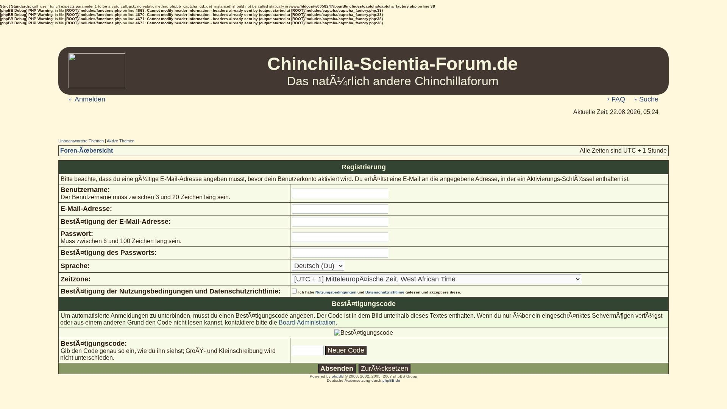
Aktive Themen (120, 141)
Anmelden (89, 99)
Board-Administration (307, 322)
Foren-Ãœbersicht (86, 150)
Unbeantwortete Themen (81, 141)
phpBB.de (391, 380)
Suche (647, 99)
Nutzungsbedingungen (335, 292)
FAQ (617, 99)
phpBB (338, 376)
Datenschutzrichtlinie (384, 292)
